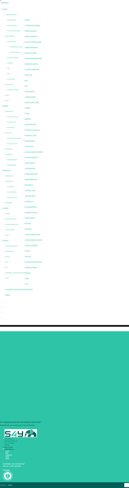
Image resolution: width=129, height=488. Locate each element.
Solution (2, 428)
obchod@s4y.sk (9, 449)
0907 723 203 (9, 447)
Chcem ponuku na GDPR (33, 240)
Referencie (29, 185)
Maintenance (30, 141)
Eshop (27, 113)
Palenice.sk (29, 201)
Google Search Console (34, 152)
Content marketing (32, 69)
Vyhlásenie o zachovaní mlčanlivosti (19, 289)
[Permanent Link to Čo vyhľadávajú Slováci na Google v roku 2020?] (50, 375)
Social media (29, 91)
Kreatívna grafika (31, 64)
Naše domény (30, 218)
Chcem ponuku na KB (32, 234)
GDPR (27, 278)
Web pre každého (31, 36)
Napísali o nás (30, 190)
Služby (27, 20)
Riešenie (28, 119)
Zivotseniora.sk (30, 207)
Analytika (28, 75)
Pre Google (29, 146)
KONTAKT (10, 485)
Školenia (28, 229)
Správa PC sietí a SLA (32, 130)
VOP (26, 284)
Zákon (7, 295)
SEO (26, 80)
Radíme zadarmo (31, 267)
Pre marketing (30, 168)
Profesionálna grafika (33, 58)
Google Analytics (31, 157)
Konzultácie (6, 470)
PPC (26, 86)
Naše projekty (30, 196)
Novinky (28, 223)
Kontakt (28, 256)
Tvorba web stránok (32, 25)
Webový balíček (31, 31)
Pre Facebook (30, 163)
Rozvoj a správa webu (33, 42)
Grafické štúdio (31, 53)
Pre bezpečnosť (30, 124)
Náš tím (28, 273)
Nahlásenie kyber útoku (33, 262)
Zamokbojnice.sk (31, 212)
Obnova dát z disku (32, 102)
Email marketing (31, 179)
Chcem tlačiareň (31, 245)
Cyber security (30, 97)
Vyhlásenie (8, 455)
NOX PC (27, 251)
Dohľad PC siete (31, 135)
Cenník (27, 108)
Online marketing (31, 47)
